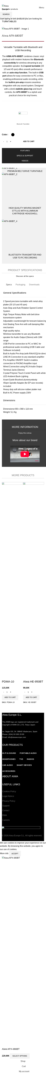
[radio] (12, 134)
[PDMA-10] (12, 577)
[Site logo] (8, 7)
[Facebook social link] (11, 2)
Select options (19, 1056)
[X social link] (14, 2)
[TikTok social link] (34, 2)
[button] (10, 697)
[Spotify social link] (31, 2)
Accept (15, 854)
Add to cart (28, 141)
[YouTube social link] (21, 2)
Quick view (5, 676)
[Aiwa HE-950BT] (33, 577)
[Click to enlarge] (7, 25)
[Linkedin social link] (27, 2)
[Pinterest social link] (24, 2)
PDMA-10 (8, 681)
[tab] (9, 284)
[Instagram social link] (18, 2)
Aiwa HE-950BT (33, 681)
